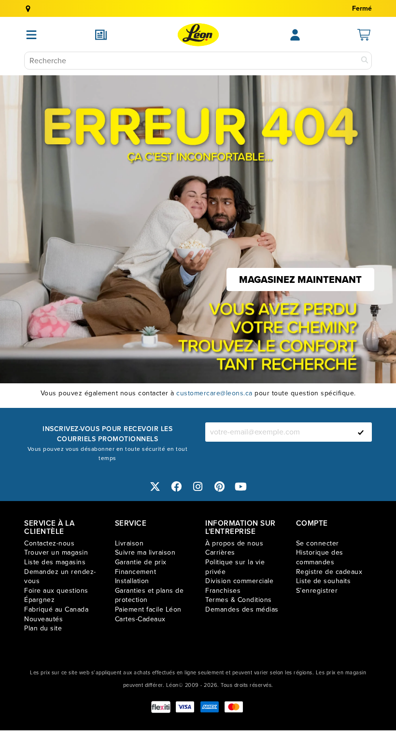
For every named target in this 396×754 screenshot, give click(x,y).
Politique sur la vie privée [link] (235, 567)
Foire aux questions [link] (56, 591)
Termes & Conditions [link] (238, 600)
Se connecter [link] (317, 543)
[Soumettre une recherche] (364, 60)
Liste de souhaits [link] (323, 581)
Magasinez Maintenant (300, 279)
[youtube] (241, 486)
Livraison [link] (129, 543)
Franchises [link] (222, 591)
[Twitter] (155, 486)
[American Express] (209, 707)
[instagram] (198, 486)
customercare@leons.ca (214, 393)
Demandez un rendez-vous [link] (60, 576)
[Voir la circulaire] (101, 35)
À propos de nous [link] (234, 543)
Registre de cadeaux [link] (329, 572)
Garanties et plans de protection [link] (149, 595)
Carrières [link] (220, 552)
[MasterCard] (233, 707)
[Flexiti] (160, 707)
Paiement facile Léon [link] (148, 609)
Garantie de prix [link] (141, 562)
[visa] (185, 707)
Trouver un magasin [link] (56, 552)
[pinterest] (219, 486)
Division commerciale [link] (239, 581)
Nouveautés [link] (43, 619)
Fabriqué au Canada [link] (56, 609)
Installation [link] (132, 581)
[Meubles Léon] (198, 35)
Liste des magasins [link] (54, 562)
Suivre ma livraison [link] (145, 552)
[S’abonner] (360, 432)
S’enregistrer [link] (317, 591)
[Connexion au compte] (295, 35)
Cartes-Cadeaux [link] (140, 619)
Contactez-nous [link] (49, 543)
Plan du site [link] (43, 628)
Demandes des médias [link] (242, 609)
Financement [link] (135, 572)
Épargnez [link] (39, 600)
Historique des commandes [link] (319, 557)
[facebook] (176, 486)
